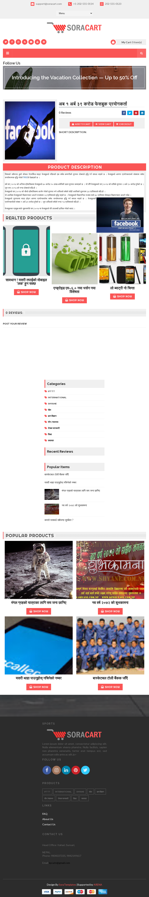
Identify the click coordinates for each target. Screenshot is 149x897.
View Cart (104, 124)
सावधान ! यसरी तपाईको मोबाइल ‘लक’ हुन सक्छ (26, 282)
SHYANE (52, 403)
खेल (49, 409)
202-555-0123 (112, 3)
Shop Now (28, 292)
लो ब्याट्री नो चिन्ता (122, 288)
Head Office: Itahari (53, 845)
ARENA (98, 884)
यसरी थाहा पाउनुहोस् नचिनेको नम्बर (60, 482)
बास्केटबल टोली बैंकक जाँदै (57, 474)
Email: (45, 862)
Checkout (125, 124)
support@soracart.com (48, 3)
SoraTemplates (67, 884)
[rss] (24, 42)
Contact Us (48, 824)
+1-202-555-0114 (83, 3)
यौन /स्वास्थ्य (53, 422)
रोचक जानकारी (54, 428)
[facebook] (12, 42)
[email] (31, 42)
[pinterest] (44, 42)
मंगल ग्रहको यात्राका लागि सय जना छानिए (81, 490)
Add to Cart (82, 124)
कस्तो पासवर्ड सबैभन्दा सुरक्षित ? (59, 520)
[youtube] (37, 42)
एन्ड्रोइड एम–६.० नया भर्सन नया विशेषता (74, 290)
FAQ (44, 813)
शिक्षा (50, 434)
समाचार (51, 440)
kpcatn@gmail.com (59, 862)
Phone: (46, 855)
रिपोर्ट (25, 177)
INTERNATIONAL (57, 397)
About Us (47, 819)
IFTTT (51, 391)
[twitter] (5, 42)
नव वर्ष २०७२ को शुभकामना (74, 505)
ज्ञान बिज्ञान (52, 416)
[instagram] (18, 42)
